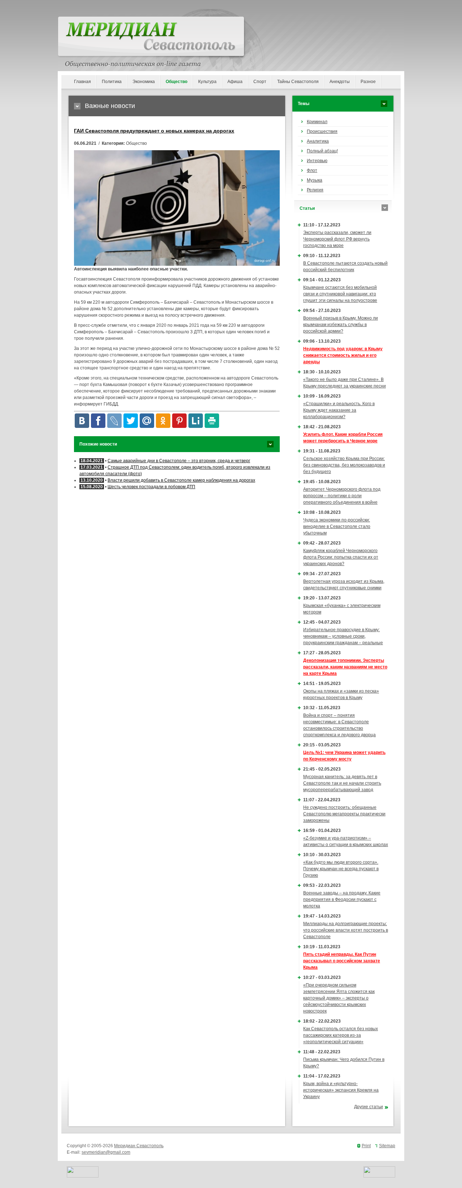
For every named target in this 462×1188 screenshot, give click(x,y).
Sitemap (387, 1145)
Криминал (317, 121)
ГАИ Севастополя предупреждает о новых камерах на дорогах (154, 131)
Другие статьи (368, 1106)
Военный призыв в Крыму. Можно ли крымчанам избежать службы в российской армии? (340, 325)
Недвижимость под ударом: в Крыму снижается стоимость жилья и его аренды (343, 355)
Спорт (259, 81)
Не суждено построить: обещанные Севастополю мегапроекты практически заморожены (344, 814)
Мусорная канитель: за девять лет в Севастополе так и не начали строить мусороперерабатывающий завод (342, 783)
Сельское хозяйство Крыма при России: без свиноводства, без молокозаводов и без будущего (344, 465)
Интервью (317, 160)
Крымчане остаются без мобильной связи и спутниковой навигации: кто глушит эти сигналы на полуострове (340, 294)
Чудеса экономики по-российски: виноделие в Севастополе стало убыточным (336, 526)
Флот (312, 170)
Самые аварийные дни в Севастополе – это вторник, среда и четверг (179, 460)
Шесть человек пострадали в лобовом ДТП (151, 486)
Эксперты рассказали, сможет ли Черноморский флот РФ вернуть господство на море (337, 239)
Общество (176, 81)
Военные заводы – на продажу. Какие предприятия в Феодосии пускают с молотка (341, 899)
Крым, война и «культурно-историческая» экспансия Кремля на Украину (341, 1090)
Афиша (235, 81)
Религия (315, 189)
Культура (207, 81)
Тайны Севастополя (298, 81)
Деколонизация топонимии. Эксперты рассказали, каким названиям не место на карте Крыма (345, 667)
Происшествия (322, 131)
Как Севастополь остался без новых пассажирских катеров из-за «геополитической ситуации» (340, 1035)
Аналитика (318, 141)
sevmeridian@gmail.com (106, 1152)
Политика (112, 81)
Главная (82, 81)
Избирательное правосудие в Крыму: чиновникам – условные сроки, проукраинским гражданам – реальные (343, 636)
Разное (368, 81)
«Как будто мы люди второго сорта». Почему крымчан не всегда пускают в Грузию (341, 869)
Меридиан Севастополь (139, 1145)
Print (366, 1145)
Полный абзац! (322, 150)
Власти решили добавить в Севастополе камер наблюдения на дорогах (181, 480)
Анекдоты (340, 81)
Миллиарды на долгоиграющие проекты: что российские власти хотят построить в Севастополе (345, 930)
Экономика (143, 81)
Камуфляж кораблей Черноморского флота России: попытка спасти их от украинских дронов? (340, 557)
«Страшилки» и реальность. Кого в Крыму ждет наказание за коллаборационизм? (339, 410)
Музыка (314, 180)
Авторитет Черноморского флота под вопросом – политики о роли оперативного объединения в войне (341, 496)
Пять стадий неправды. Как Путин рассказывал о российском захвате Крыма (341, 961)
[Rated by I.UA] (83, 1176)
